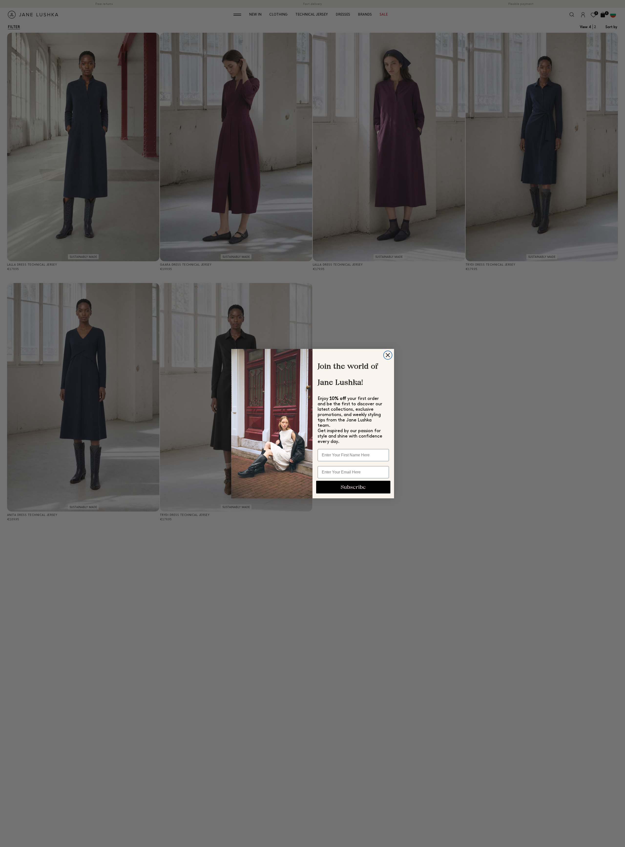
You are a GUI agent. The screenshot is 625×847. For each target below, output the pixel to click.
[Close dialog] (388, 355)
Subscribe (353, 487)
